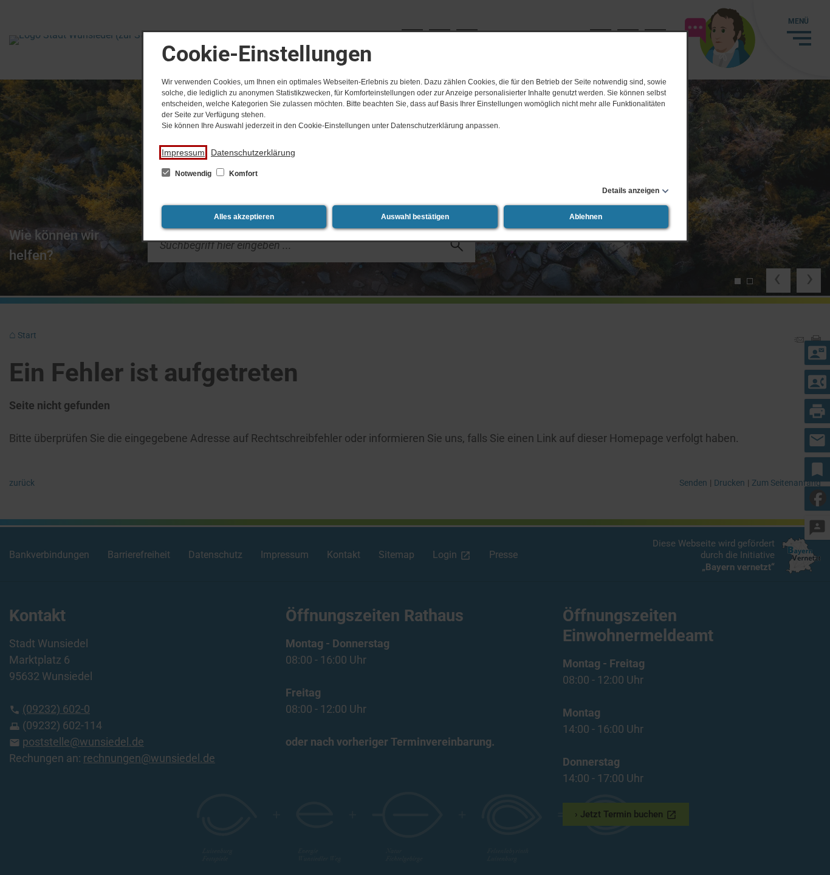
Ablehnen (585, 217)
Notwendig (193, 173)
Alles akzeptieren (244, 217)
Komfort (242, 173)
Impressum (183, 152)
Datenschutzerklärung (253, 152)
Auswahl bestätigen (415, 217)
